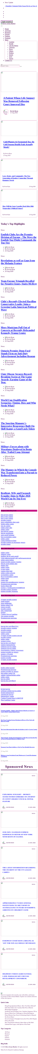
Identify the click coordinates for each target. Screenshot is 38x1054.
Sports (11, 55)
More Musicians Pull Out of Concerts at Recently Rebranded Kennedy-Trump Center (18, 330)
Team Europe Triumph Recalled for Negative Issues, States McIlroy (19, 282)
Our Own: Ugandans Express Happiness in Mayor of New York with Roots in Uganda (17, 834)
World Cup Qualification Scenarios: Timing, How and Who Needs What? (18, 403)
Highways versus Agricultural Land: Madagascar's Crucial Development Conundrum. (17, 976)
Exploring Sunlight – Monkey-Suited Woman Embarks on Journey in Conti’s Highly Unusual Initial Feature (18, 711)
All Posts (8, 31)
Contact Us (8, 60)
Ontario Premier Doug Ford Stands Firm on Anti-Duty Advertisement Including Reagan (18, 353)
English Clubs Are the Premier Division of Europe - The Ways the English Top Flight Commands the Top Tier (18, 238)
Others (11, 51)
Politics (11, 53)
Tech (10, 57)
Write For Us (4, 1050)
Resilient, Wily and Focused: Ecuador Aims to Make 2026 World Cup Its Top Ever (16, 496)
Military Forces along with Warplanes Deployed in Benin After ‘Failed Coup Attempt (16, 449)
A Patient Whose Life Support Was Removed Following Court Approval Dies (19, 101)
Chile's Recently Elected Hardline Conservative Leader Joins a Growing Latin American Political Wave (18, 305)
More (6, 40)
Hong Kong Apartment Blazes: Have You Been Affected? (20, 1006)
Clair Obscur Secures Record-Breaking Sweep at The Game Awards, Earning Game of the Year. (16, 378)
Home (7, 29)
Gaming (11, 42)
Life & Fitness (13, 45)
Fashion (7, 36)
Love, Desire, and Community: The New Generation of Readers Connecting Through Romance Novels (18, 178)
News (11, 49)
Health (11, 44)
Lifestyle (12, 47)
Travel (11, 58)
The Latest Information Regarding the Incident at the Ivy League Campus (19, 729)
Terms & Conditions (13, 1050)
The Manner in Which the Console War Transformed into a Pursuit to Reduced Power (19, 472)
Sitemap (21, 1050)
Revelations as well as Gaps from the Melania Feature (18, 262)
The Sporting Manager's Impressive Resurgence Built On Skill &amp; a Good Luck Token (18, 426)
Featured (7, 38)
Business (8, 32)
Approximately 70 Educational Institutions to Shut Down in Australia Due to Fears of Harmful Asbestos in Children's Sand (19, 738)
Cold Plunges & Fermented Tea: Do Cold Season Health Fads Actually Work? (18, 144)
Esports (7, 34)
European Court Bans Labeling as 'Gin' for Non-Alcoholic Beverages (18, 747)
